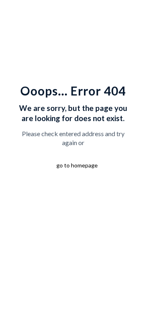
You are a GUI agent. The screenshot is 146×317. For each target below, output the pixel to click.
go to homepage (77, 165)
